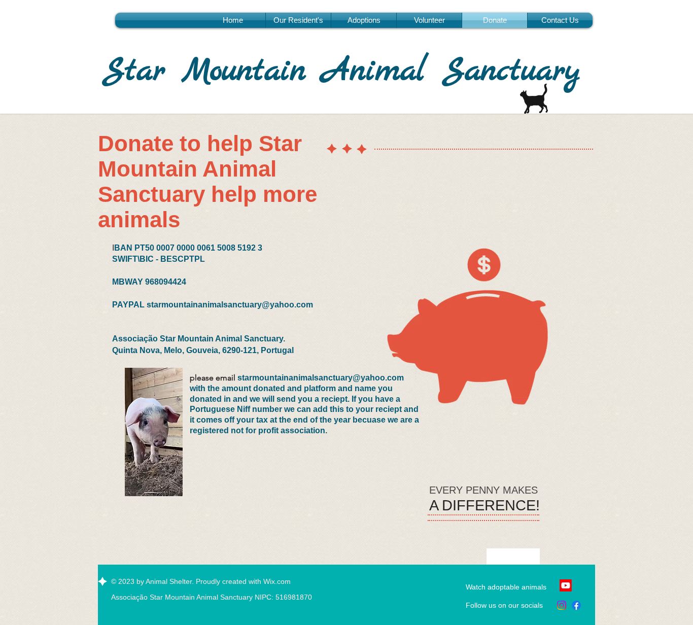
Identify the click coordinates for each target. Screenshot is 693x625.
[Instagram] (562, 605)
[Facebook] (576, 605)
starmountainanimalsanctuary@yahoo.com (230, 304)
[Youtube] (566, 585)
